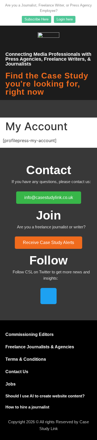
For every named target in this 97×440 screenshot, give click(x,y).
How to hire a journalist (27, 407)
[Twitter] (48, 296)
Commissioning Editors (29, 334)
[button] (48, 109)
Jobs (10, 384)
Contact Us (16, 371)
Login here (65, 19)
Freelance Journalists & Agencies (39, 347)
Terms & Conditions (25, 359)
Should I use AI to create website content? (45, 396)
